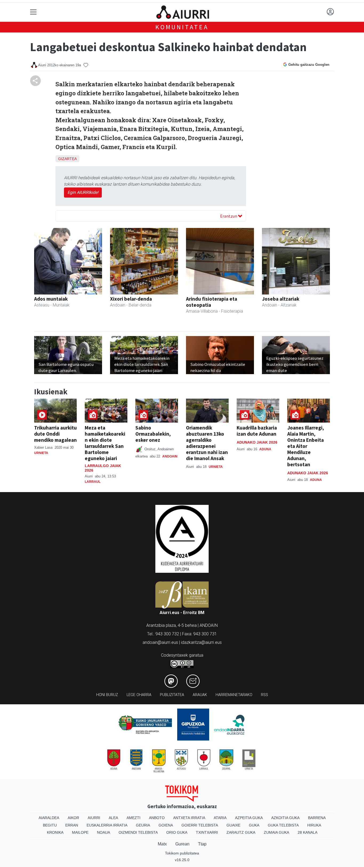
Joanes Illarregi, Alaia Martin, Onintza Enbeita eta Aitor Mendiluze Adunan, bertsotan (305, 446)
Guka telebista (283, 825)
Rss (264, 695)
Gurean (182, 844)
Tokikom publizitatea (182, 853)
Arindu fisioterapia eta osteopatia (211, 302)
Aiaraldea (49, 818)
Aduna (265, 449)
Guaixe (233, 825)
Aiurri (94, 818)
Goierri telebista (199, 825)
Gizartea (67, 159)
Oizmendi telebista (138, 832)
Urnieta (41, 453)
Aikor (73, 818)
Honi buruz (107, 695)
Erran (71, 825)
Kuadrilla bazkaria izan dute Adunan (257, 430)
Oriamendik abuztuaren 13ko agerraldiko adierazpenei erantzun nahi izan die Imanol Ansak (207, 442)
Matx (162, 844)
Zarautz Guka (241, 832)
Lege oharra (139, 695)
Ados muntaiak (51, 299)
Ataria (220, 818)
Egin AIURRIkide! (82, 192)
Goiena (166, 825)
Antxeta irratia (189, 818)
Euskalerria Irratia (107, 825)
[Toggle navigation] (33, 12)
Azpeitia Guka (249, 818)
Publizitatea (172, 695)
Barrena (317, 818)
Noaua (103, 832)
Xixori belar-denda (131, 299)
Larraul (92, 482)
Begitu (50, 825)
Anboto (157, 818)
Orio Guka (176, 832)
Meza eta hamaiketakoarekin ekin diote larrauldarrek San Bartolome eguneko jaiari (105, 442)
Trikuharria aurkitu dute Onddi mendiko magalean (55, 433)
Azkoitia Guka (285, 818)
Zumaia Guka (276, 832)
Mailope (80, 832)
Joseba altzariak (280, 299)
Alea (113, 818)
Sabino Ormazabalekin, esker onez (153, 433)
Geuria (143, 825)
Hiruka (314, 825)
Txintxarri (207, 832)
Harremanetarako (234, 695)
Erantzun (229, 216)
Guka (254, 825)
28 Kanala (307, 832)
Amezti (133, 818)
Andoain (169, 456)
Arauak (200, 695)
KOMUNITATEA (182, 27)
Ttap (202, 844)
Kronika (55, 832)
